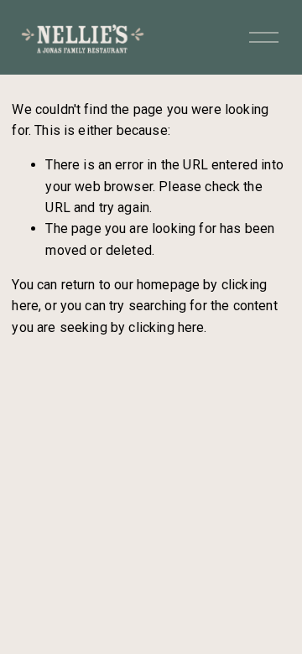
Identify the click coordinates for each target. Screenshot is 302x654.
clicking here (166, 327)
